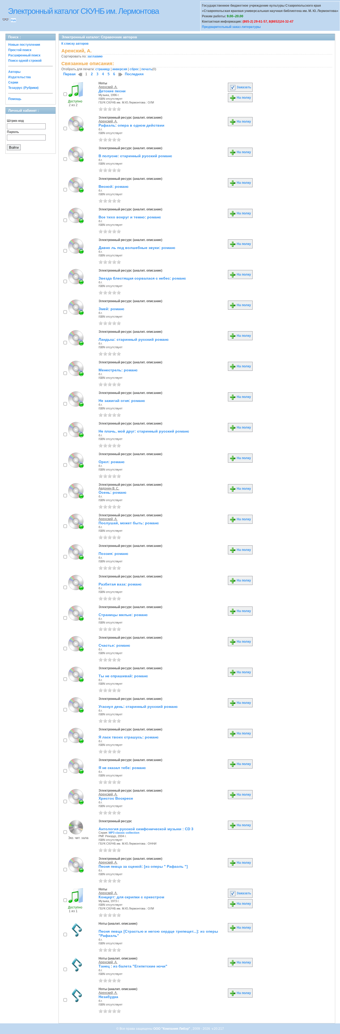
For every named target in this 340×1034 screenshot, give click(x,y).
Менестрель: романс (118, 370)
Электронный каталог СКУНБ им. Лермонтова (83, 11)
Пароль (13, 132)
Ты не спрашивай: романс (123, 676)
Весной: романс (114, 186)
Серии (13, 82)
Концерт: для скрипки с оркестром (131, 897)
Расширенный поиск (24, 55)
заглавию (95, 56)
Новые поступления (24, 45)
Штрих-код (15, 121)
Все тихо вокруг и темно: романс (130, 217)
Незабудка (108, 997)
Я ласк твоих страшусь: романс (129, 737)
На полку (243, 97)
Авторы (14, 72)
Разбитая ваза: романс (120, 584)
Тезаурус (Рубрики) (23, 88)
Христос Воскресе (116, 798)
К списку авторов (74, 43)
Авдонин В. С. (109, 488)
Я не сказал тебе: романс (122, 768)
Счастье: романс (114, 645)
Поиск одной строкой (24, 61)
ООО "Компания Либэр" (172, 1029)
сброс (134, 69)
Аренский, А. (108, 87)
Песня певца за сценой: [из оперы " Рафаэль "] (143, 866)
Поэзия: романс (113, 553)
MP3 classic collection (124, 832)
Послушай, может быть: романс (129, 523)
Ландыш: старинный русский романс (134, 339)
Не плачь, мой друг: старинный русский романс (144, 431)
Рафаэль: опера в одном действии (131, 125)
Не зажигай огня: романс (122, 400)
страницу (102, 69)
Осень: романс (112, 492)
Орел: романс (112, 462)
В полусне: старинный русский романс (135, 156)
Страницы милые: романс (123, 615)
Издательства (19, 77)
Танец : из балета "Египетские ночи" (133, 966)
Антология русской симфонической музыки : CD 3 (146, 829)
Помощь (14, 99)
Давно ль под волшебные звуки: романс (137, 248)
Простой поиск (19, 50)
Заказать (243, 87)
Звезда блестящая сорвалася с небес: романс (142, 278)
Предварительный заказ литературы (231, 27)
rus (13, 20)
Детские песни (112, 91)
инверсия (119, 69)
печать (146, 69)
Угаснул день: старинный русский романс (138, 706)
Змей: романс (111, 309)
